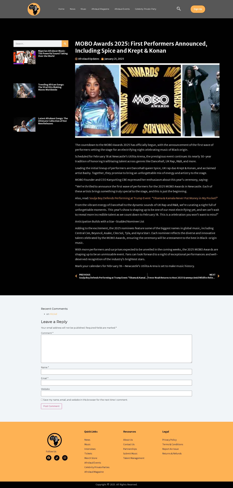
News (72, 9)
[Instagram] (65, 458)
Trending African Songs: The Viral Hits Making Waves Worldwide (51, 87)
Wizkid (53, 314)
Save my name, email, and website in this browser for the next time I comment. (85, 400)
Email (44, 378)
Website (45, 389)
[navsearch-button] (178, 9)
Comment (47, 333)
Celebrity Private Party (145, 9)
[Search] (65, 43)
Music (83, 9)
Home (61, 9)
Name (45, 367)
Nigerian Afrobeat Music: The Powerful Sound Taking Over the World (53, 53)
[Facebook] (48, 458)
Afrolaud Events (122, 9)
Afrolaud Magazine (100, 9)
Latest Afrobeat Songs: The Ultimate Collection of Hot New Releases (53, 121)
